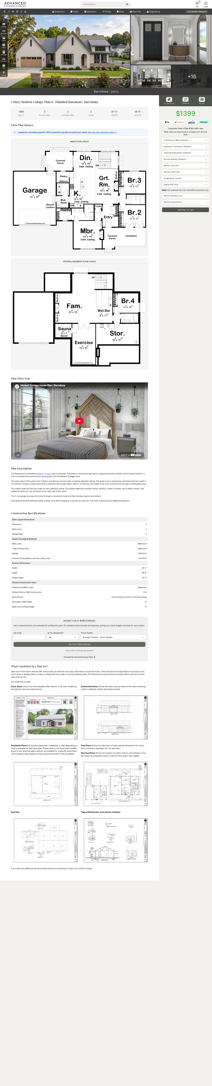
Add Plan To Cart (186, 210)
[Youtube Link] (13, 11)
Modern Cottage (44, 473)
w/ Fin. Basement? (55, 633)
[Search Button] (127, 4)
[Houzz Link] (25, 11)
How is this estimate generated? (79, 650)
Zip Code (17, 633)
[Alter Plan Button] (169, 99)
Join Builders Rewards (196, 12)
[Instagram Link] (9, 11)
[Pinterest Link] (5, 11)
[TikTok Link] (21, 11)
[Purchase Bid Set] (202, 99)
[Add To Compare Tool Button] (185, 99)
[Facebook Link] (17, 11)
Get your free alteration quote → (102, 132)
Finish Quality (87, 633)
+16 (192, 76)
